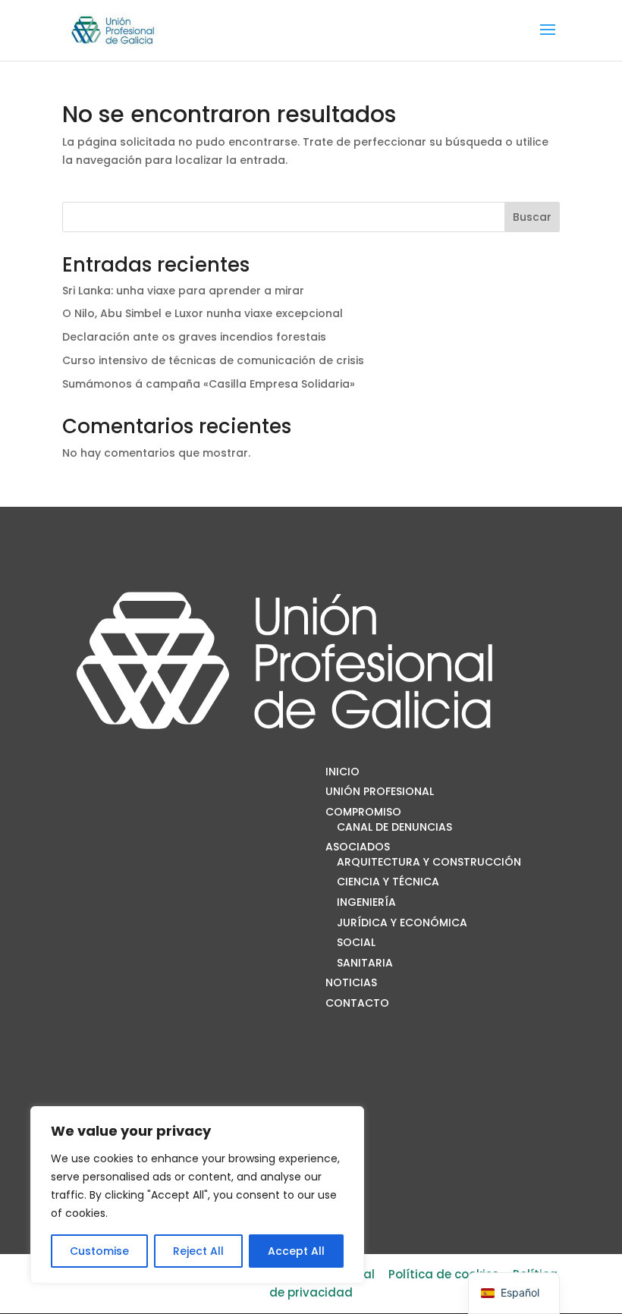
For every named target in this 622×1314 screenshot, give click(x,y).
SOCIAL (356, 942)
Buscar (532, 217)
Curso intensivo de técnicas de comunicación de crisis (213, 360)
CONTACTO (357, 1003)
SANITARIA (365, 962)
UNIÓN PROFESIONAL (379, 791)
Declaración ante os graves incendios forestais (194, 336)
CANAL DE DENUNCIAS (394, 827)
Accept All (296, 1251)
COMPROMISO (363, 811)
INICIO (342, 771)
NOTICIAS (351, 982)
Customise (99, 1251)
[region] (197, 1195)
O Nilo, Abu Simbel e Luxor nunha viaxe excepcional (202, 313)
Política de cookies (443, 1274)
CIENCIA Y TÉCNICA (388, 881)
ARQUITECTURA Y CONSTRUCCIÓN (429, 861)
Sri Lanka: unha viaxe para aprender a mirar (183, 290)
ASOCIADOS (357, 846)
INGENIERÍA (366, 902)
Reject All (198, 1251)
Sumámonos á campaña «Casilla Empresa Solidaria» (208, 383)
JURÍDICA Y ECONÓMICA (402, 922)
